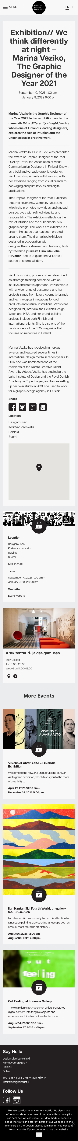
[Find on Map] (9, 676)
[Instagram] (16, 1100)
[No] (73, 1123)
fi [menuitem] (73, 7)
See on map (15, 564)
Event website (16, 596)
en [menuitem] (67, 7)
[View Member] (15, 676)
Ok (39, 1134)
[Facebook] (6, 1100)
